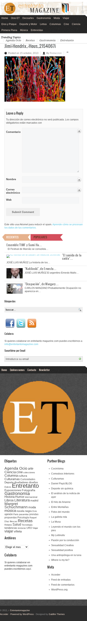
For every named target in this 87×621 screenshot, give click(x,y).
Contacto (31, 370)
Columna (11, 475)
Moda (57, 18)
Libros (9, 500)
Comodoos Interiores (62, 473)
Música (24, 30)
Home (4, 18)
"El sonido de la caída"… (72, 256)
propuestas (10, 517)
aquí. (29, 568)
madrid (34, 500)
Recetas (30, 40)
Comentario (12, 131)
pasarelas (24, 514)
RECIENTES (12, 237)
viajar (8, 531)
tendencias (10, 527)
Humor (19, 496)
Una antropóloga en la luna (66, 555)
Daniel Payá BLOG (61, 483)
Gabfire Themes (57, 614)
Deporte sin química (62, 488)
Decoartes (28, 18)
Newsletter (44, 370)
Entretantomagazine (19, 610)
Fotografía (28, 490)
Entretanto (67, 40)
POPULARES (40, 237)
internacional (31, 497)
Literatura (22, 500)
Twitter (21, 323)
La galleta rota (59, 517)
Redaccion (56, 53)
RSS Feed (32, 323)
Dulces (7, 487)
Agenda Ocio (13, 40)
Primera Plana (9, 30)
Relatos (8, 525)
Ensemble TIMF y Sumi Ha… (24, 245)
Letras (43, 24)
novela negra (24, 511)
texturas (22, 528)
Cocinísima (57, 468)
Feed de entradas (61, 579)
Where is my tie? (60, 560)
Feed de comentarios (62, 584)
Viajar (66, 18)
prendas (33, 514)
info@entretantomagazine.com (21, 344)
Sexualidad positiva (62, 550)
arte (30, 468)
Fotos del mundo (60, 511)
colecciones (29, 472)
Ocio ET (15, 18)
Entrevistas (37, 30)
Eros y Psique (9, 24)
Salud (17, 524)
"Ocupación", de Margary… (42, 284)
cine (19, 472)
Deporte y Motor (28, 24)
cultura (22, 475)
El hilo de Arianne (61, 502)
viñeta (18, 531)
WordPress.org (59, 589)
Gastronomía (44, 18)
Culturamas (12, 479)
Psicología (23, 517)
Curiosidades (27, 479)
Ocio (34, 511)
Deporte (9, 482)
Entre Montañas (60, 507)
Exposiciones (12, 490)
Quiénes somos (17, 370)
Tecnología (27, 525)
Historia (9, 496)
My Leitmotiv (58, 535)
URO (29, 528)
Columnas (55, 24)
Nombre (11, 179)
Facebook (10, 323)
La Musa (56, 521)
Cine (66, 24)
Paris (15, 514)
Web (9, 199)
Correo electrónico (12, 191)
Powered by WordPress (22, 614)
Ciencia (76, 24)
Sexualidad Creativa (62, 545)
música (10, 511)
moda (32, 507)
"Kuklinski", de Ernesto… (41, 268)
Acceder (55, 574)
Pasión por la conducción (65, 540)
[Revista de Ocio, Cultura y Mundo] (43, 8)
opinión (8, 514)
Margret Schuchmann (16, 505)
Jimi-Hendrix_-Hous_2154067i (30, 45)
